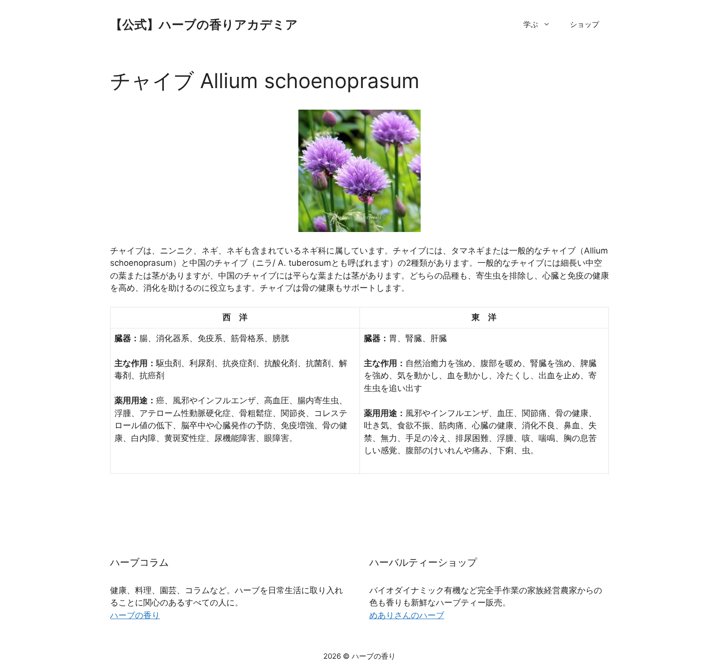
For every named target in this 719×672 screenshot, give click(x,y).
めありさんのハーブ (406, 615)
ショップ (584, 24)
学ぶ (530, 24)
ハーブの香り (135, 615)
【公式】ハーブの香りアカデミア (204, 24)
